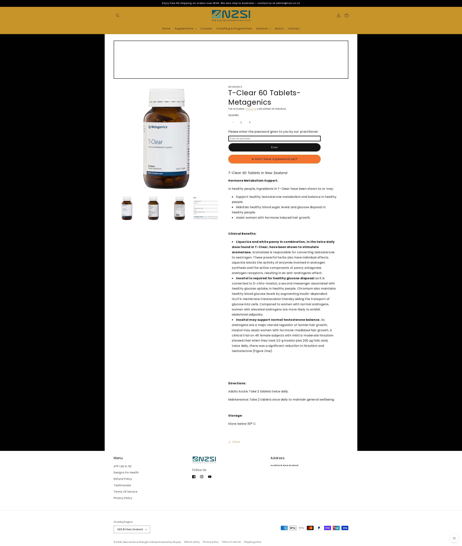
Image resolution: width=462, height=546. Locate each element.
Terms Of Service (126, 491)
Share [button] (236, 442)
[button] (118, 15)
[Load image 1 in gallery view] (127, 208)
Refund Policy (123, 479)
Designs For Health (126, 472)
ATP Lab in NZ (123, 466)
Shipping (251, 108)
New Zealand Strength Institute (141, 542)
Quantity (233, 115)
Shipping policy (252, 541)
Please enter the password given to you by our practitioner (273, 132)
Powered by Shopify (170, 542)
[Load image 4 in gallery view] (205, 208)
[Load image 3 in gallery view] (179, 208)
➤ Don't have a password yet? (274, 159)
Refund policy (192, 541)
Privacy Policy (123, 498)
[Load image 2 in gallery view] (153, 208)
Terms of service (231, 541)
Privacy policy (211, 541)
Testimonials (122, 485)
